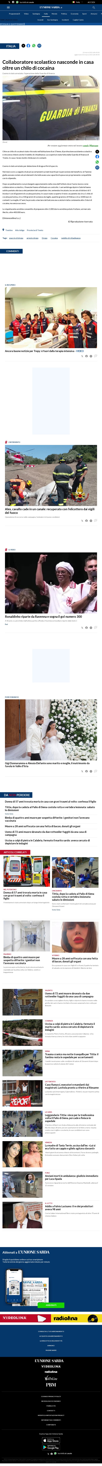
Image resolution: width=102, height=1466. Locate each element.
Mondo (54, 14)
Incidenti (65, 20)
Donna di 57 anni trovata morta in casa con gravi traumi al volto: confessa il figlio (50, 801)
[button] (23, 46)
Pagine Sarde (51, 1350)
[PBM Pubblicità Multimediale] (51, 1384)
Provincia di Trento (35, 230)
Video (26, 14)
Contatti (51, 1411)
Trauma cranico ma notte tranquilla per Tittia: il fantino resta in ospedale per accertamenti (71, 1056)
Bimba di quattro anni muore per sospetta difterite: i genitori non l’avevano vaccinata (21, 960)
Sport (84, 14)
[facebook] (13, 2)
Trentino (9, 230)
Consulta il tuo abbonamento (51, 1331)
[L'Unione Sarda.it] (51, 7)
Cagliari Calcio (78, 20)
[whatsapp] (17, 2)
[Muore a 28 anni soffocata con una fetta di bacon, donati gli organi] (75, 937)
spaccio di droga (16, 238)
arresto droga (32, 238)
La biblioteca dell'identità (51, 1341)
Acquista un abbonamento (51, 1336)
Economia (74, 14)
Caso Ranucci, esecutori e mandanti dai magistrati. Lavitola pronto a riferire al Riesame (72, 1086)
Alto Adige (19, 230)
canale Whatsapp (90, 145)
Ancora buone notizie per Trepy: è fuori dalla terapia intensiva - (40, 350)
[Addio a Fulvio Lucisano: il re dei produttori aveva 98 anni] (22, 1215)
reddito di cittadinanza (70, 238)
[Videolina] (25, 1318)
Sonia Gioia (9, 814)
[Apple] (51, 1440)
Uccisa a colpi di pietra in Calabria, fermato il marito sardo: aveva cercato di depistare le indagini (70, 1026)
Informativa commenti (51, 1420)
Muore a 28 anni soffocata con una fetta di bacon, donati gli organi (42, 826)
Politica (64, 14)
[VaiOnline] (51, 1379)
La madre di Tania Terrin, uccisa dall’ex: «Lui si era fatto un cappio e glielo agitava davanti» (70, 1147)
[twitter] (9, 2)
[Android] (51, 1447)
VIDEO (80, 350)
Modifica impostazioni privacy (51, 1415)
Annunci (94, 14)
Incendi (40, 20)
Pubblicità (51, 1406)
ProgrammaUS (14, 14)
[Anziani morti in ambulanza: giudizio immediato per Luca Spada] (22, 1184)
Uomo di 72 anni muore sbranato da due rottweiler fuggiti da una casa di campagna (69, 995)
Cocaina (54, 238)
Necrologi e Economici (51, 1401)
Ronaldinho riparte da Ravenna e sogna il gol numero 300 (43, 616)
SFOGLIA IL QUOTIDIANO (12, 24)
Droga (44, 238)
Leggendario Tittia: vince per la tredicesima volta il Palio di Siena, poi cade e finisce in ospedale (69, 1118)
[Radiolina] (76, 1318)
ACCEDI (91, 2)
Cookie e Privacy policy (51, 1396)
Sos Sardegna (52, 20)
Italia (46, 14)
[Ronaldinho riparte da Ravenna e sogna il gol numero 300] (51, 582)
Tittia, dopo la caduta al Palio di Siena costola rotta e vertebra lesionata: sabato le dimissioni (73, 896)
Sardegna (36, 14)
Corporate (51, 1425)
